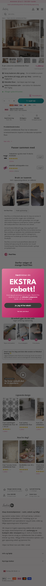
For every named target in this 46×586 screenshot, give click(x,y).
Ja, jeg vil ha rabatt (23, 305)
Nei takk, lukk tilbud (23, 311)
